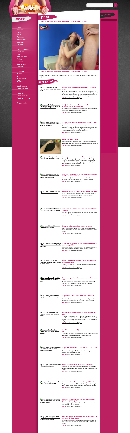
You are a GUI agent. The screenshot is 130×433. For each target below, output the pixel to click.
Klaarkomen (21, 39)
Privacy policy (22, 103)
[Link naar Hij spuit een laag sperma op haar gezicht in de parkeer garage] (50, 90)
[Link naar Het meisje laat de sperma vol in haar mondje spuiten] (50, 158)
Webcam (20, 81)
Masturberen (21, 79)
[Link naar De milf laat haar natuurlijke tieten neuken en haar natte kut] (50, 333)
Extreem (20, 44)
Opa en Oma (21, 64)
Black (19, 35)
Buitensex (20, 37)
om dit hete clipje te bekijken (72, 98)
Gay (18, 54)
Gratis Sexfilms (22, 88)
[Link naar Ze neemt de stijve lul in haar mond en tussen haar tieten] (50, 193)
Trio (18, 76)
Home (19, 27)
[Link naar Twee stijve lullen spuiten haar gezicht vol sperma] (50, 366)
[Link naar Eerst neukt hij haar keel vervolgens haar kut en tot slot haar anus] (50, 211)
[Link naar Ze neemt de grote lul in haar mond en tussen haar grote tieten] (50, 281)
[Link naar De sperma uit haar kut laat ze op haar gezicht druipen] (50, 383)
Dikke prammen (23, 49)
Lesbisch (20, 61)
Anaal (19, 32)
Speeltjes (20, 42)
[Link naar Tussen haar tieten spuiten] (50, 153)
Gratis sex (20, 93)
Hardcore (20, 52)
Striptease (20, 71)
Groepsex (20, 47)
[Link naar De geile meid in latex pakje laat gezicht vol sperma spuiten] (50, 296)
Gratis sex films (23, 91)
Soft (18, 69)
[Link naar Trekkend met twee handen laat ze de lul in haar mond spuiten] (50, 315)
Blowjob (20, 66)
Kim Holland (22, 57)
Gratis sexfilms (22, 96)
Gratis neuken (22, 86)
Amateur (20, 30)
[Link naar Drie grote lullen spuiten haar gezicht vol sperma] (50, 227)
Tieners (19, 74)
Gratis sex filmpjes (24, 98)
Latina (19, 59)
